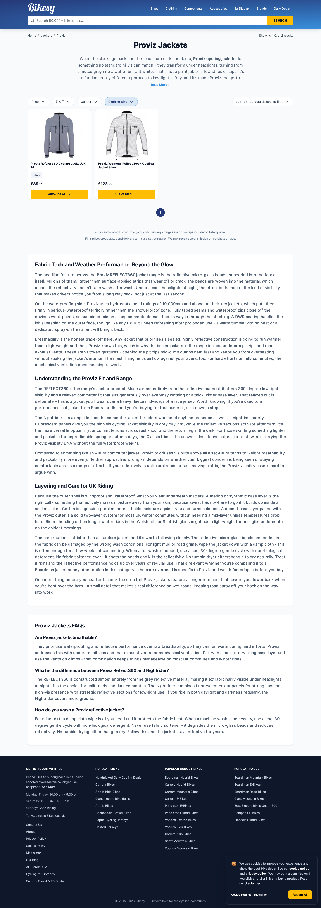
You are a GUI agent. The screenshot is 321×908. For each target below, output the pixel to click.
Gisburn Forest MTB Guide (45, 881)
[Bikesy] (41, 8)
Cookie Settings (241, 894)
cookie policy (299, 868)
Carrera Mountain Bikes (181, 791)
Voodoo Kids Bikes (178, 827)
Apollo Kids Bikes (107, 791)
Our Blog (32, 860)
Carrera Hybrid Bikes (180, 784)
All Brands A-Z (36, 867)
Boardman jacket (51, 569)
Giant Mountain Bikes (249, 798)
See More (49, 787)
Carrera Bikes (105, 784)
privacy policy (256, 873)
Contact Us (34, 824)
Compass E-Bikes (247, 813)
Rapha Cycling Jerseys (112, 820)
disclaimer (253, 883)
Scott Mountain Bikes (180, 841)
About (30, 831)
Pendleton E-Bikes (178, 805)
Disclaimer (261, 894)
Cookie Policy (35, 846)
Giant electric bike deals (112, 798)
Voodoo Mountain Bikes (182, 848)
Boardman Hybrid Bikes (182, 777)
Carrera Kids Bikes (178, 834)
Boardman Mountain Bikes (253, 777)
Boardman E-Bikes (247, 784)
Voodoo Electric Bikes (180, 820)
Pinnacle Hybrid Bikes (250, 820)
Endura (97, 407)
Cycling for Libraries (40, 874)
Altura (100, 453)
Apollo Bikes (104, 805)
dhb (114, 407)
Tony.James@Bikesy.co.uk (45, 815)
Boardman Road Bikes (250, 791)
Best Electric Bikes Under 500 (255, 805)
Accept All (300, 894)
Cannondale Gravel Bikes (113, 813)
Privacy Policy (36, 838)
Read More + (160, 84)
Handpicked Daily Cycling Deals (118, 777)
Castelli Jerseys (106, 827)
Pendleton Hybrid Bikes (181, 813)
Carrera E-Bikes (176, 798)
